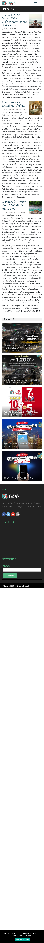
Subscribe (10, 576)
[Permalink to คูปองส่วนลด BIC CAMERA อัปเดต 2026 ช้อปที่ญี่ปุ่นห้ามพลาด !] (22, 402)
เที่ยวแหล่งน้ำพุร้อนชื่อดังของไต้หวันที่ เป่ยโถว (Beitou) (14, 205)
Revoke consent (22, 939)
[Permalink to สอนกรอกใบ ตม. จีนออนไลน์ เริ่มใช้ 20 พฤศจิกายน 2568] (22, 434)
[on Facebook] (4, 514)
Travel (19, 29)
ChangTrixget (23, 586)
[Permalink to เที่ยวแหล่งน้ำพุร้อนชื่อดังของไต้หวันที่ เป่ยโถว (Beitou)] (35, 207)
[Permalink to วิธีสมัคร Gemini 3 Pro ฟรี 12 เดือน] (22, 466)
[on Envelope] (18, 514)
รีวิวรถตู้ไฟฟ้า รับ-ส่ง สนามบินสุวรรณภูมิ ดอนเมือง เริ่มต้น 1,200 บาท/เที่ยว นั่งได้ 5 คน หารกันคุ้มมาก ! (21, 348)
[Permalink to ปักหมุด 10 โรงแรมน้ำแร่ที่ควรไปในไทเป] (35, 108)
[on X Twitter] (8, 514)
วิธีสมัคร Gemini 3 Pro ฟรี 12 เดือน (18, 478)
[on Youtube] (13, 514)
